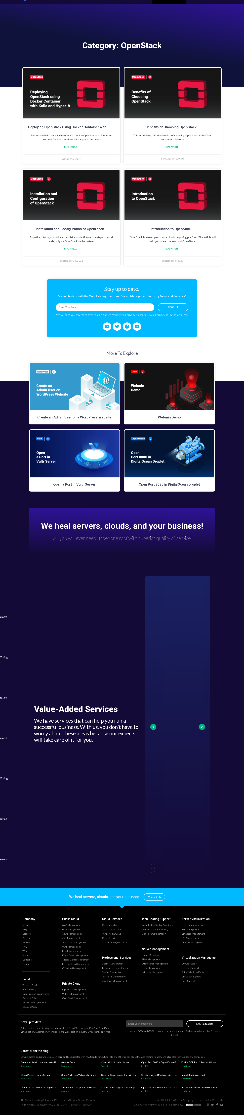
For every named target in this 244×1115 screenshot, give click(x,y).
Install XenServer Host (193, 1074)
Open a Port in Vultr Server (74, 484)
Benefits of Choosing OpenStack (171, 127)
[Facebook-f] (217, 1104)
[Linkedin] (107, 326)
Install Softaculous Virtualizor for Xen (200, 1087)
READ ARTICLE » (71, 147)
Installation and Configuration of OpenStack (70, 229)
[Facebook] (127, 326)
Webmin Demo (169, 417)
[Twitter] (117, 326)
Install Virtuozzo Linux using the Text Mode (43, 1087)
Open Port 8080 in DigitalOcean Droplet (169, 484)
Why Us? (122, 537)
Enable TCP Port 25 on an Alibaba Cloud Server (205, 1062)
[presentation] (181, 864)
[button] (154, 897)
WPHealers (158, 1104)
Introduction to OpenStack (171, 229)
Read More (26, 1066)
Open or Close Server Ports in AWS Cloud (163, 1087)
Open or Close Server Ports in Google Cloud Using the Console (134, 1074)
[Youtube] (137, 326)
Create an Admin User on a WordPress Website (74, 417)
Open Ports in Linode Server (35, 1074)
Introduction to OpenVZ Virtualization (81, 1087)
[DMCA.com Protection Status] (194, 1105)
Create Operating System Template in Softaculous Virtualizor (133, 1087)
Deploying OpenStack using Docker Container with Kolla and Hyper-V (81, 127)
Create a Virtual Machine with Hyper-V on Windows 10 (169, 1074)
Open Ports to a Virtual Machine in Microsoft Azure (87, 1074)
